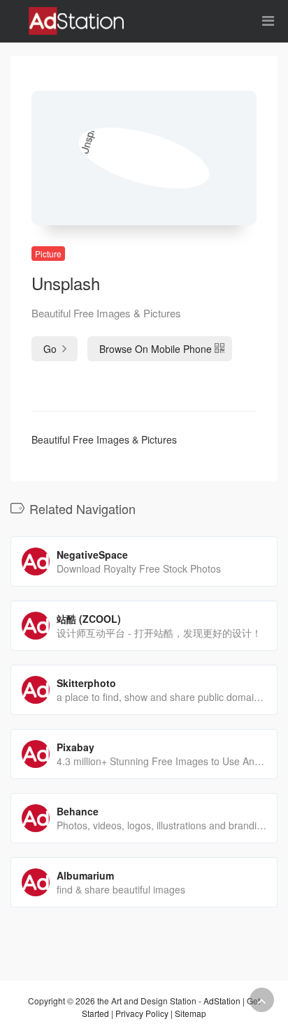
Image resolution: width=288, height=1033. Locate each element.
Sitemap (190, 1013)
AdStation (221, 1000)
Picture (48, 253)
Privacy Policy (141, 1013)
